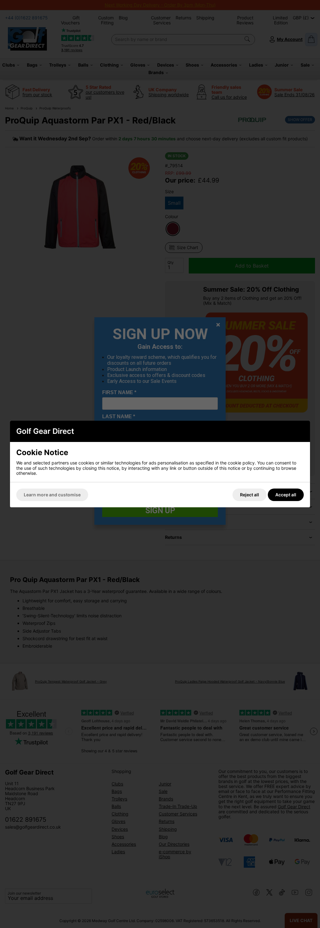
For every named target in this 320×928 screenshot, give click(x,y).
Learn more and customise (52, 494)
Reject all (249, 494)
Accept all (285, 494)
